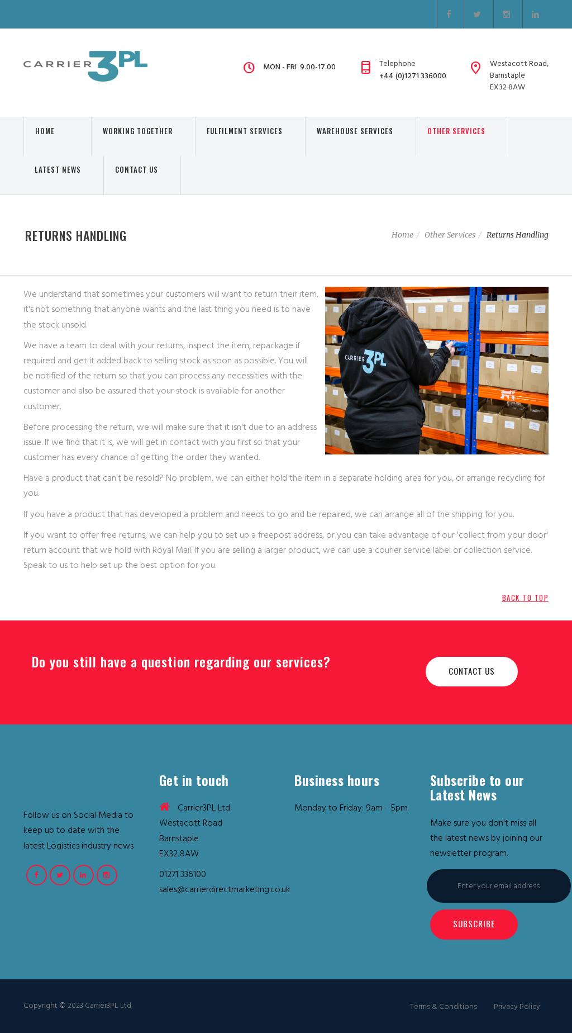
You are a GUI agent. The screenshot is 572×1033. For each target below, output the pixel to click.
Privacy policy (517, 1006)
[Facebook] (450, 14)
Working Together (138, 136)
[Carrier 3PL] (85, 66)
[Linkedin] (535, 14)
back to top (525, 597)
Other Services (456, 130)
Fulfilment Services (245, 136)
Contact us (472, 671)
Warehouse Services (355, 130)
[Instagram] (507, 14)
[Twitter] (478, 14)
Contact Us (136, 175)
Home (52, 136)
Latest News (58, 169)
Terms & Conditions (443, 1006)
